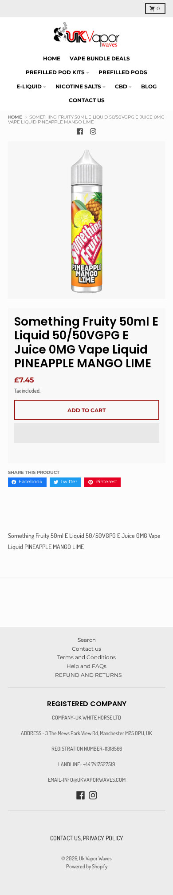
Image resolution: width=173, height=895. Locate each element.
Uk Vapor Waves (95, 858)
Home (15, 117)
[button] (86, 433)
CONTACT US (65, 838)
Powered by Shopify (86, 866)
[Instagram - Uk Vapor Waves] (93, 132)
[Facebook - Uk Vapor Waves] (80, 132)
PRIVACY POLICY (103, 838)
